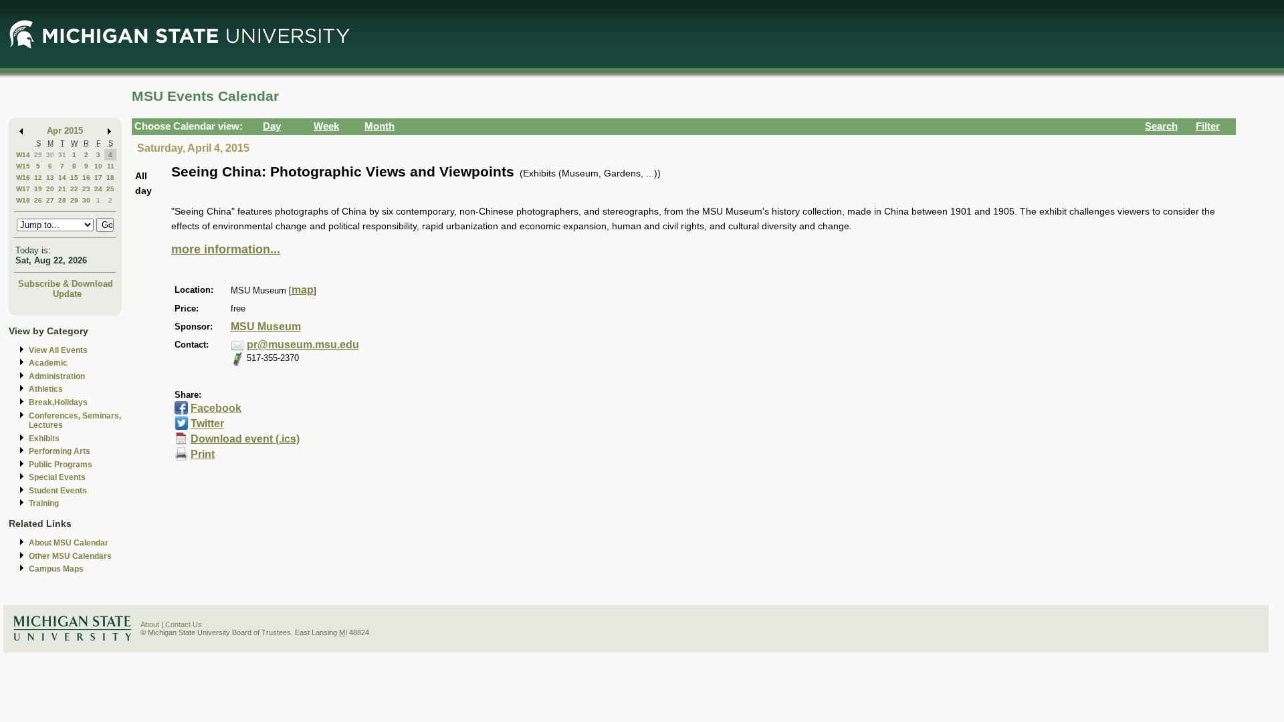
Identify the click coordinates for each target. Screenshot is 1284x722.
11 (110, 166)
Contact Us (183, 624)
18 (110, 177)
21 (62, 189)
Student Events (58, 490)
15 (74, 177)
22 (74, 189)
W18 (23, 200)
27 (50, 200)
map (303, 289)
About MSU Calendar (68, 543)
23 (86, 189)
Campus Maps (56, 569)
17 (98, 177)
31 (62, 154)
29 (38, 154)
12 (38, 177)
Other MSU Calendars (70, 556)
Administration (57, 376)
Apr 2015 (65, 131)
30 (50, 154)
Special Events (57, 477)
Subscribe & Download (65, 284)
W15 (23, 166)
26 (38, 200)
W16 (23, 177)
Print (203, 454)
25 (110, 189)
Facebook (216, 408)
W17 (23, 189)
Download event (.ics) (245, 439)
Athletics (46, 389)
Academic (48, 363)
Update (67, 294)
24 (98, 189)
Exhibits (44, 438)
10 (98, 166)
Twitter (207, 423)
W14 (23, 154)
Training (44, 503)
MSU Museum (266, 326)
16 (86, 177)
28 (62, 200)
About (149, 624)
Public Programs (60, 464)
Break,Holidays (58, 402)
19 (38, 189)
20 (50, 189)
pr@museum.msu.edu (303, 344)
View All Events (58, 350)
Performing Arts (59, 451)
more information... (225, 249)
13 (50, 177)
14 (62, 177)
